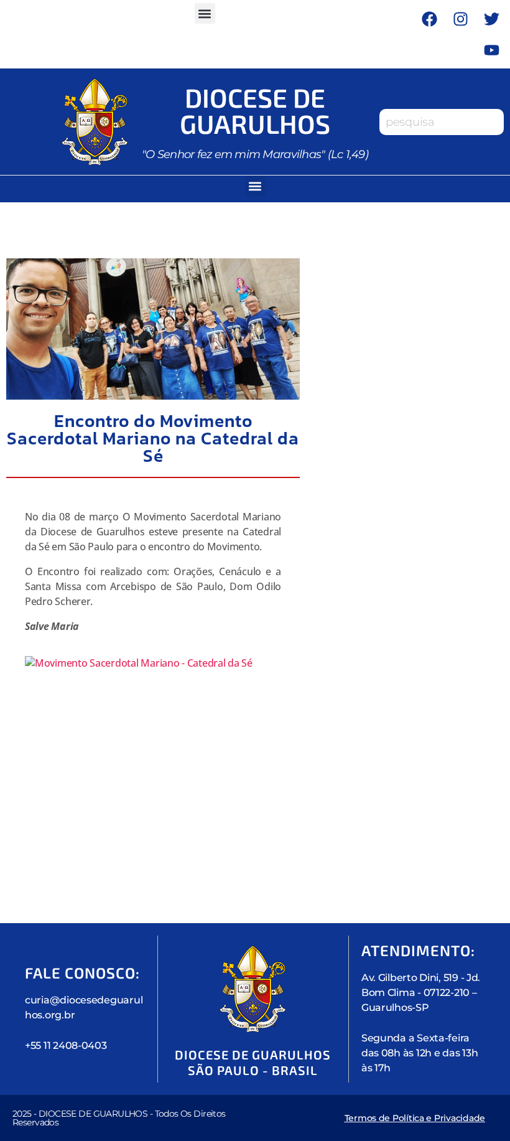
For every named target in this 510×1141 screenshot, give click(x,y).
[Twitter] (491, 18)
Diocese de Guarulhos (255, 110)
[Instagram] (460, 18)
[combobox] (441, 122)
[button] (205, 13)
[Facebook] (429, 18)
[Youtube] (491, 49)
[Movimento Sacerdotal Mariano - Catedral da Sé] (153, 752)
